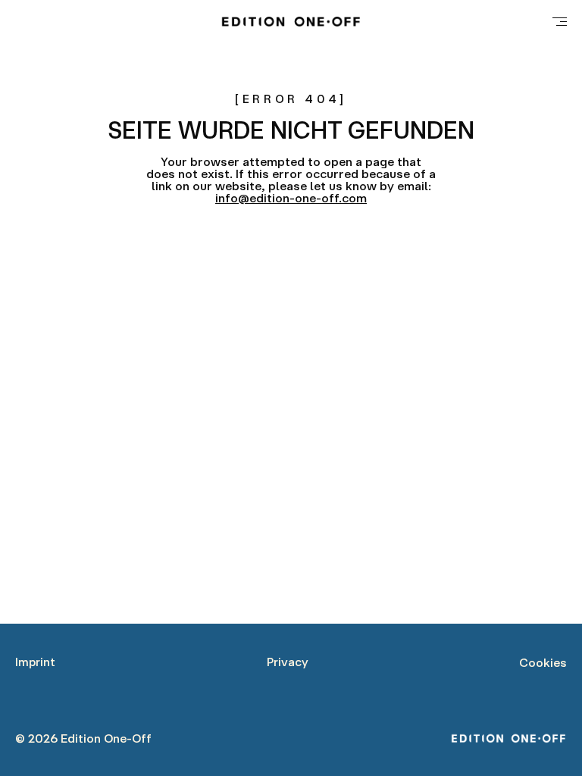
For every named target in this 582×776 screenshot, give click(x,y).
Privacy (287, 661)
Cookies (543, 662)
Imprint (35, 661)
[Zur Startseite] (290, 21)
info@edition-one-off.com (291, 198)
